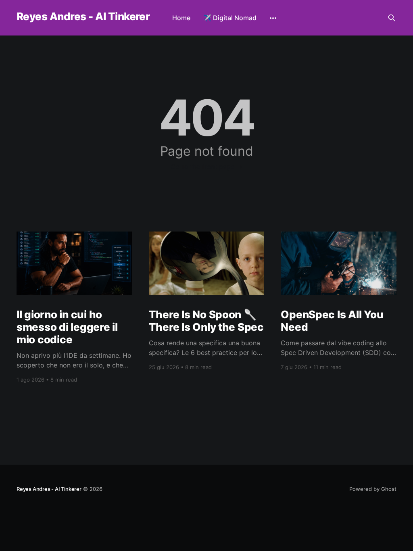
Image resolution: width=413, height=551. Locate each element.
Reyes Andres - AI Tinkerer (83, 17)
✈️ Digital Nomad (230, 18)
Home (181, 18)
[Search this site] (391, 17)
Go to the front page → (206, 167)
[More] (273, 18)
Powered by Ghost (372, 489)
